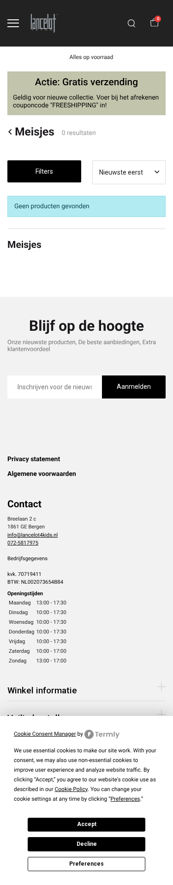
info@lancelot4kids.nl (32, 535)
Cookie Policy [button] (70, 789)
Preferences (86, 864)
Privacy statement (33, 459)
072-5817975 (22, 542)
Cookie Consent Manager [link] (45, 734)
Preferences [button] (125, 799)
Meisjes (34, 131)
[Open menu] (13, 23)
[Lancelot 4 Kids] (44, 23)
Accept (86, 824)
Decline (87, 844)
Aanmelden (134, 386)
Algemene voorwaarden (41, 474)
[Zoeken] (131, 23)
